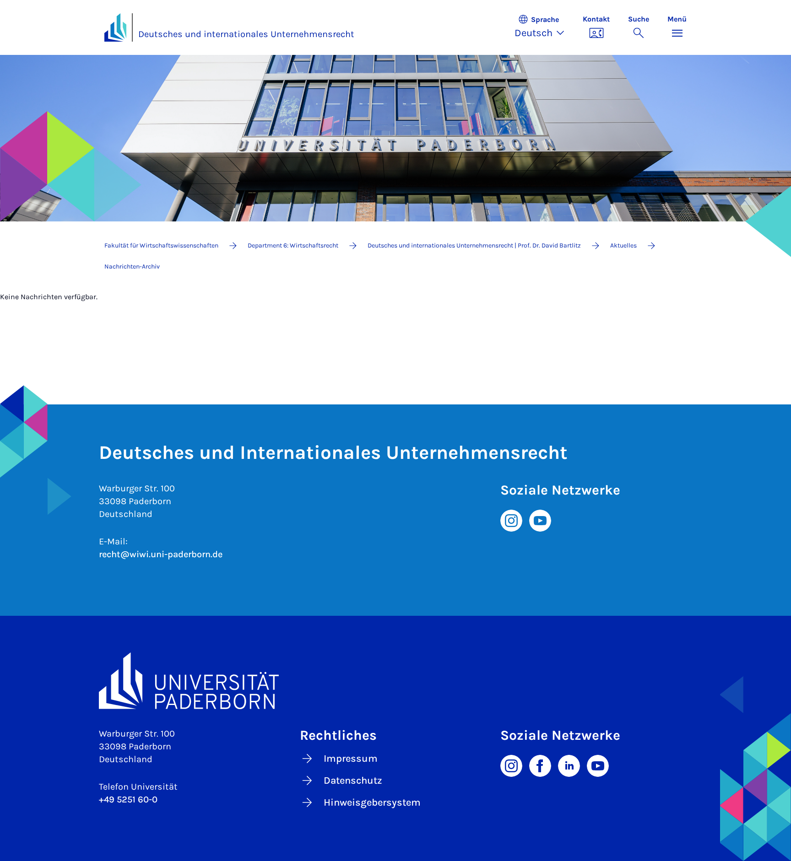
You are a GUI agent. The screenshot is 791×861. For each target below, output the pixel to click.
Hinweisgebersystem (372, 802)
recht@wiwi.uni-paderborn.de (160, 554)
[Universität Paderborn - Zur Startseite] (115, 27)
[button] (544, 27)
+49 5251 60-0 (128, 799)
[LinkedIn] (569, 765)
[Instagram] (511, 520)
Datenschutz (353, 780)
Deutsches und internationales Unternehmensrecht (246, 34)
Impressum (351, 758)
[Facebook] (540, 765)
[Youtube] (540, 520)
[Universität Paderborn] (395, 680)
